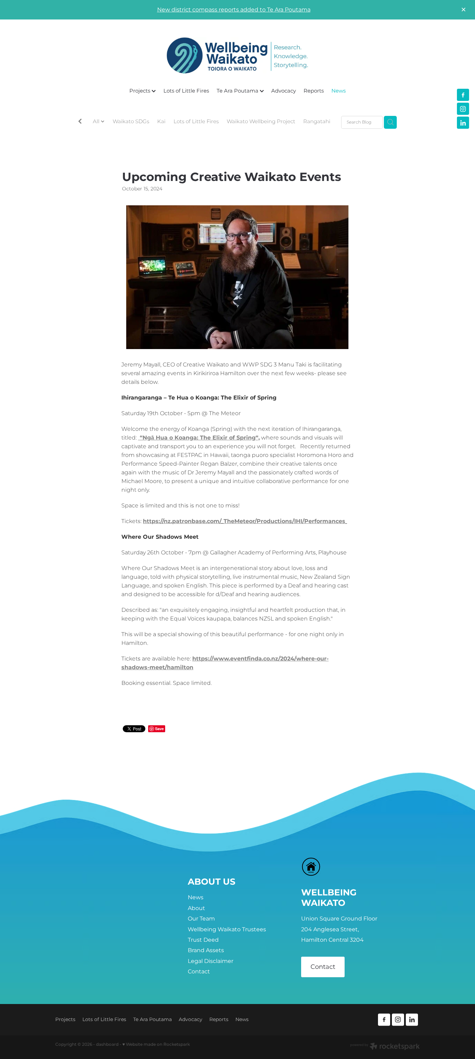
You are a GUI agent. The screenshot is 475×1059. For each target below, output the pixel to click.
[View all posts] (80, 123)
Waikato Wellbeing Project (261, 122)
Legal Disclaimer (210, 961)
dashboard (107, 1044)
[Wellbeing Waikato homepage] (237, 55)
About (196, 908)
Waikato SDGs (131, 122)
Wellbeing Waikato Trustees (227, 929)
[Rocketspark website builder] (385, 1047)
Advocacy (283, 91)
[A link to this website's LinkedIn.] (463, 123)
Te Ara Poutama (238, 91)
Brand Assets (206, 950)
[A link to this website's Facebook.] (463, 95)
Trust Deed (203, 940)
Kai (161, 122)
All (97, 121)
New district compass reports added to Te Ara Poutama (234, 9)
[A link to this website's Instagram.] (463, 109)
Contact (199, 971)
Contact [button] (323, 967)
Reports (314, 91)
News (338, 91)
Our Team (201, 918)
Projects (140, 91)
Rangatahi (316, 122)
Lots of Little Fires (186, 91)
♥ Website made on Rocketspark (156, 1044)
